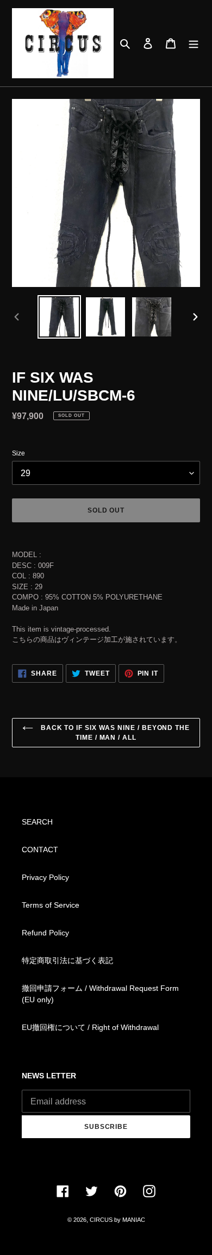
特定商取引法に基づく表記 (67, 960)
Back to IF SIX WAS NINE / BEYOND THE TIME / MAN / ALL (114, 732)
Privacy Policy (45, 877)
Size (18, 453)
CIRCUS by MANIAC (117, 1219)
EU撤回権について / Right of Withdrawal (90, 1027)
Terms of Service (50, 905)
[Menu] (193, 43)
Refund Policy (45, 932)
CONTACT (40, 849)
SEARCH (37, 821)
